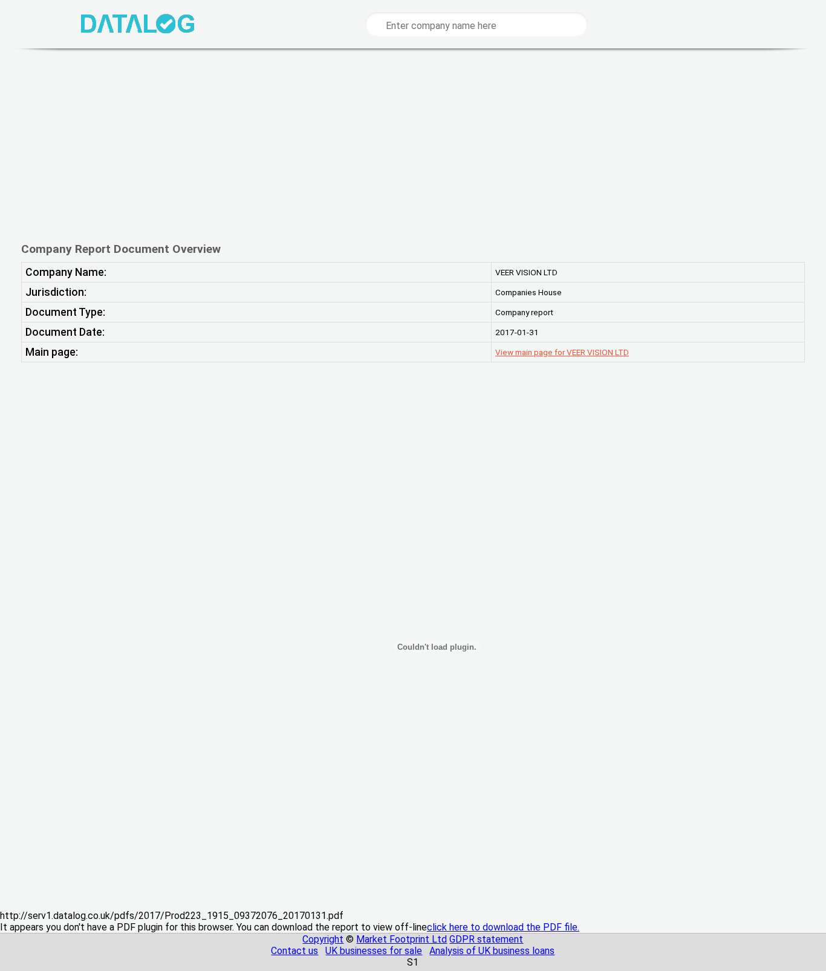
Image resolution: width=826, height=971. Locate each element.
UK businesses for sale (373, 950)
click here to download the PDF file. (503, 927)
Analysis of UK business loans (491, 950)
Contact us (294, 950)
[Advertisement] (404, 145)
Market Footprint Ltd (401, 939)
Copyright (322, 939)
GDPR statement (486, 939)
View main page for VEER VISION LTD (562, 352)
